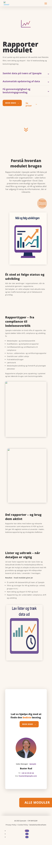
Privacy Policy (11, 825)
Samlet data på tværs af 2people (26, 73)
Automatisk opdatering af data (26, 81)
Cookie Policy (23, 825)
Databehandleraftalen (37, 825)
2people (23, 821)
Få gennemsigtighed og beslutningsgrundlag (26, 90)
